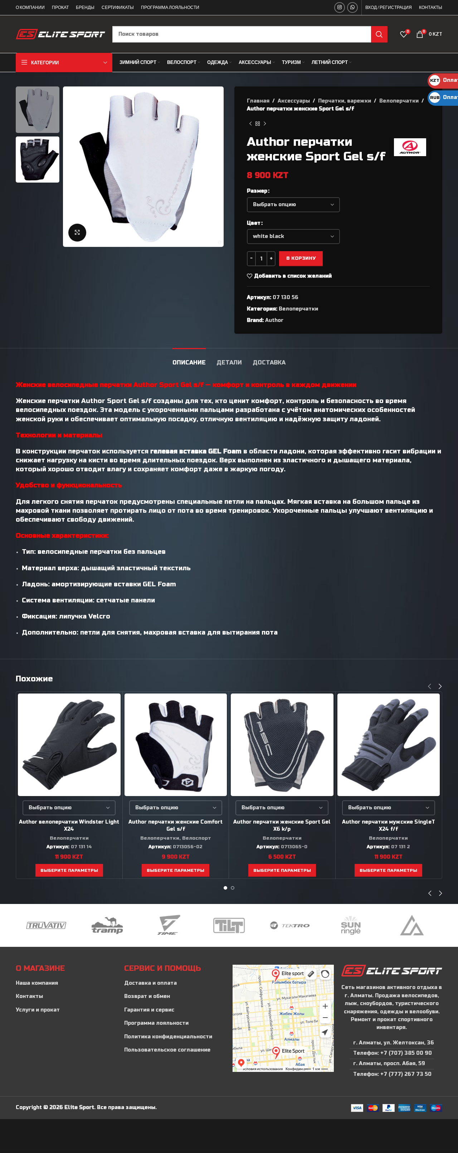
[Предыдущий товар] (250, 124)
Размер (257, 191)
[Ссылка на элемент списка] (66, 983)
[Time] (168, 925)
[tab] (189, 359)
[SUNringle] (350, 925)
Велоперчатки (399, 101)
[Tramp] (107, 925)
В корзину (301, 258)
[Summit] (411, 925)
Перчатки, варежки (344, 101)
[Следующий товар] (264, 124)
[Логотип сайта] (60, 34)
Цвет (253, 223)
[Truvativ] (46, 925)
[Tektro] (289, 925)
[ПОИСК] (379, 34)
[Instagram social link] (339, 7)
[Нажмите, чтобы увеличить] (77, 233)
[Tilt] (229, 925)
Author (274, 320)
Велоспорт (196, 838)
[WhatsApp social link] (352, 7)
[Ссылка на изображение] (391, 970)
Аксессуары (294, 101)
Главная (258, 101)
